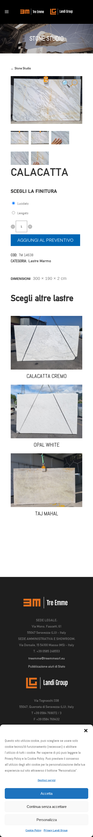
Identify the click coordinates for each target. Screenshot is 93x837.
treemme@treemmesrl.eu (46, 658)
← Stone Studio (21, 68)
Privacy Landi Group (55, 830)
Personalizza (46, 820)
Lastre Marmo (39, 261)
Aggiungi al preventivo (45, 240)
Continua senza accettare (47, 807)
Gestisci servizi (47, 780)
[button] (85, 730)
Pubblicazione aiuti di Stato (46, 666)
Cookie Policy (33, 830)
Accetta (46, 793)
